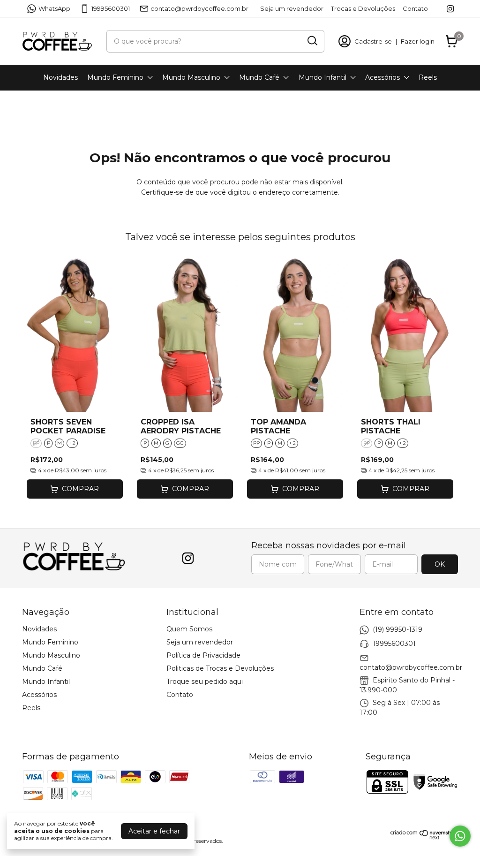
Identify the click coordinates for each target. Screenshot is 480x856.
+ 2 (72, 443)
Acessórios (382, 77)
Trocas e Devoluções (363, 8)
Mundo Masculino (191, 77)
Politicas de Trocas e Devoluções (220, 668)
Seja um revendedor (291, 8)
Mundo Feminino (115, 77)
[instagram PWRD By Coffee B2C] (450, 8)
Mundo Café (259, 77)
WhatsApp (54, 8)
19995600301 (110, 8)
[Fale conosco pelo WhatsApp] (460, 836)
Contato (415, 8)
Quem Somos (189, 629)
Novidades (60, 77)
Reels (428, 77)
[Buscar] (312, 41)
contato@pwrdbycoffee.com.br (199, 8)
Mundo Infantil (322, 77)
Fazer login (418, 41)
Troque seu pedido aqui (204, 681)
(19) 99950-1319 (397, 629)
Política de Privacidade (203, 655)
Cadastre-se (373, 41)
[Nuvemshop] (424, 837)
